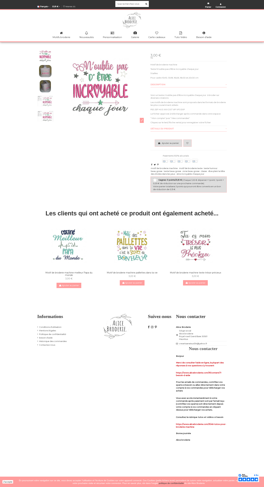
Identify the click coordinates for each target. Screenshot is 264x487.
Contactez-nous (47, 345)
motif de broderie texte (191, 168)
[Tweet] (155, 164)
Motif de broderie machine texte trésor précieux (195, 272)
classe (204, 171)
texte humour (210, 168)
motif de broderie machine (164, 168)
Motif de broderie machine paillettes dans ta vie (132, 272)
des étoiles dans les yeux (163, 174)
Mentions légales (47, 330)
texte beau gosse (172, 171)
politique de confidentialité (171, 483)
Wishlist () (70, 6)
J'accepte (7, 482)
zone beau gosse (191, 171)
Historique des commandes (53, 341)
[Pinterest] (158, 164)
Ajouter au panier (170, 143)
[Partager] (151, 164)
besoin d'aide (46, 337)
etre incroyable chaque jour (190, 174)
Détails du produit (162, 128)
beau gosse (156, 171)
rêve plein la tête (216, 171)
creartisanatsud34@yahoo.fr (193, 343)
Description (157, 84)
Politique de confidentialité (52, 334)
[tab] (188, 84)
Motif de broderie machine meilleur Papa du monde (68, 274)
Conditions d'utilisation (50, 327)
